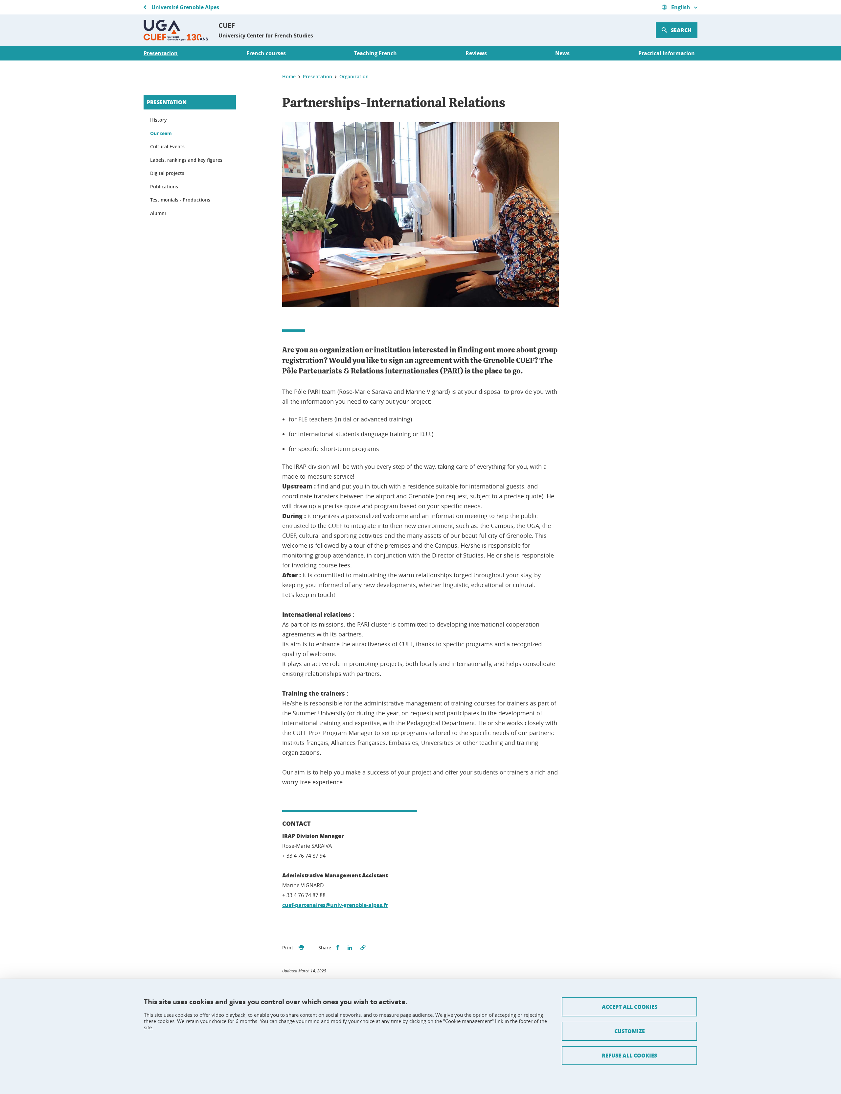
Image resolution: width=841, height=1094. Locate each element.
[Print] (301, 948)
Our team (161, 133)
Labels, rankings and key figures (186, 160)
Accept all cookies (629, 1007)
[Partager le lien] (363, 948)
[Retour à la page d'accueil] (176, 30)
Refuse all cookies (629, 1055)
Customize (629, 1031)
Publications (164, 186)
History (158, 120)
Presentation (167, 102)
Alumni (158, 213)
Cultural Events (167, 146)
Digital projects (167, 173)
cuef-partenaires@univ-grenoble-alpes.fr (335, 905)
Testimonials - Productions (180, 200)
